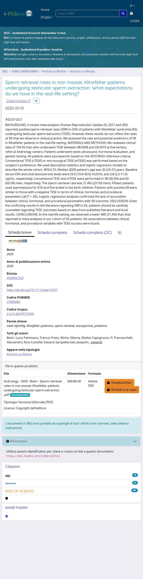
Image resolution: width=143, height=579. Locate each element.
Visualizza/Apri (121, 382)
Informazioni (18, 441)
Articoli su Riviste (54, 71)
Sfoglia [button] (45, 17)
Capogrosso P (18, 100)
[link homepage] (19, 13)
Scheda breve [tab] (19, 232)
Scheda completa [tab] (52, 232)
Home (45, 10)
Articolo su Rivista (82, 71)
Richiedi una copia (123, 390)
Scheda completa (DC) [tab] (93, 232)
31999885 (13, 302)
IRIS (5, 71)
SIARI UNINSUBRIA (25, 71)
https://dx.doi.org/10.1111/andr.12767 (32, 290)
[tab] (120, 232)
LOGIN (134, 21)
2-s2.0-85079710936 (20, 314)
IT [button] (131, 6)
